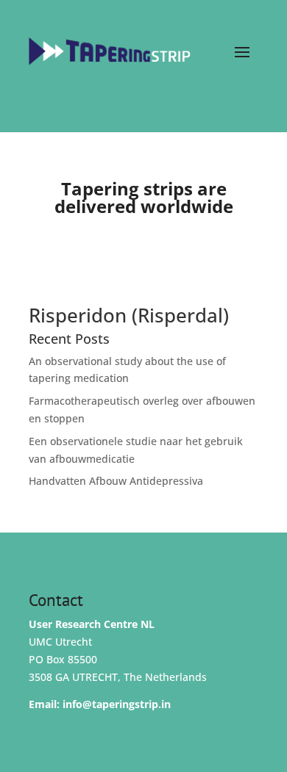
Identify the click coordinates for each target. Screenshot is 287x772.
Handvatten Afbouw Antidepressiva (116, 481)
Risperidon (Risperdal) (129, 315)
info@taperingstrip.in (117, 704)
